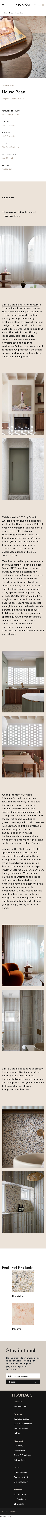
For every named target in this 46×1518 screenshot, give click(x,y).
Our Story (18, 1445)
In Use (11, 13)
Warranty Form (21, 1428)
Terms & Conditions (22, 1455)
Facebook (21, 1499)
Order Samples (20, 1472)
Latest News (19, 1450)
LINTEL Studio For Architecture (20, 304)
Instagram (21, 1494)
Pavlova (16, 1329)
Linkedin (20, 1504)
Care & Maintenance (23, 1423)
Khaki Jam (18, 1296)
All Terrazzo (5, 1516)
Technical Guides (21, 1419)
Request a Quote (21, 1477)
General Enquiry (21, 1482)
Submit (12, 1382)
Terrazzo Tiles (20, 1406)
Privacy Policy (20, 1460)
